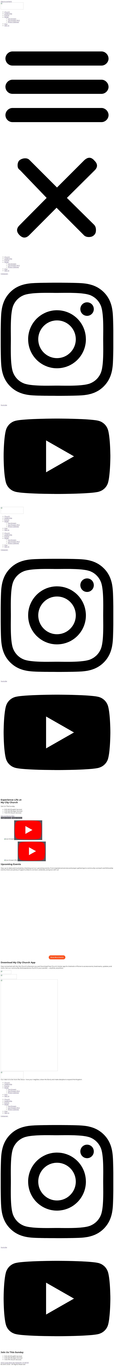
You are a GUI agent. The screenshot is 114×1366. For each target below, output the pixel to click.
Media (6, 17)
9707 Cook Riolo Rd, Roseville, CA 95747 (15, 1363)
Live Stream (12, 19)
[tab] (6, 818)
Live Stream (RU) (14, 20)
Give (5, 24)
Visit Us (6, 25)
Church (7, 12)
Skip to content (6, 1)
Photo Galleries (13, 22)
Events (6, 15)
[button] (57, 141)
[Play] (28, 830)
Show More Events (57, 957)
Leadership (8, 14)
